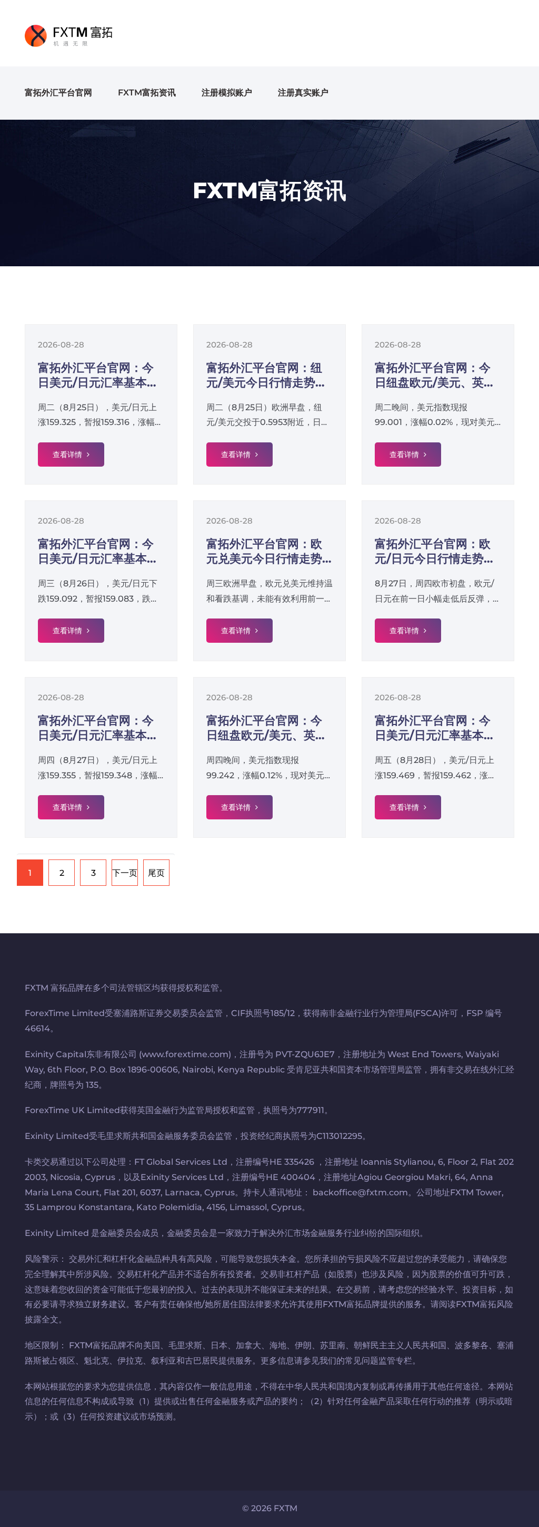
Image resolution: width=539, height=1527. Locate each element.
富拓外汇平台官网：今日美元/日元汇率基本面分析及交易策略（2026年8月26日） (98, 551)
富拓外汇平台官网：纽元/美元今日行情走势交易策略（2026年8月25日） (266, 375)
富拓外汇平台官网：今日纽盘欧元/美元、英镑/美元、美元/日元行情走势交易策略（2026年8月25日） (437, 375)
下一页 (124, 873)
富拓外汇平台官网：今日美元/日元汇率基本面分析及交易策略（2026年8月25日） (98, 375)
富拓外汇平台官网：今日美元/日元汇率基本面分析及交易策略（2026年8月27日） (98, 727)
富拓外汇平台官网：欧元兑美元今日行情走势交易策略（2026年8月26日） (265, 551)
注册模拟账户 (227, 93)
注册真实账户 (303, 93)
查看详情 (68, 454)
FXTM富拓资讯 (147, 93)
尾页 (156, 873)
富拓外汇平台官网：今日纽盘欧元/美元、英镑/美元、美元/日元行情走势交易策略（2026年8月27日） (269, 727)
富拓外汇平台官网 (58, 93)
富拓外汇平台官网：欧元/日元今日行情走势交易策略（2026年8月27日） (435, 551)
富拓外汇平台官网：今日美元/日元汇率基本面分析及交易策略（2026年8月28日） (435, 727)
